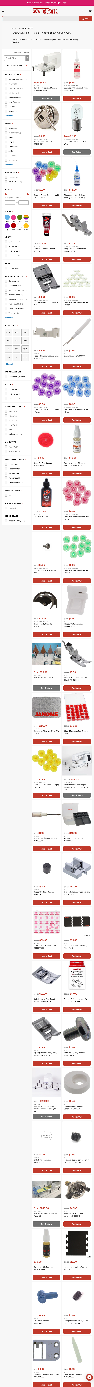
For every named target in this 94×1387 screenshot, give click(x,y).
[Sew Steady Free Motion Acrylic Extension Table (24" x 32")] (46, 1094)
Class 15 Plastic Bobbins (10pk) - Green (76, 571)
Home (13, 28)
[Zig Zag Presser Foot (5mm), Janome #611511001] (46, 1040)
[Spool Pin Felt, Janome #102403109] (46, 451)
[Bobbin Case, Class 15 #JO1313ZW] (46, 129)
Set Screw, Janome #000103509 (41, 1322)
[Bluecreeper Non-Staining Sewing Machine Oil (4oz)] (77, 183)
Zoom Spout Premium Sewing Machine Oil (76, 89)
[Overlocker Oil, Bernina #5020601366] (46, 1255)
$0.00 (11, 198)
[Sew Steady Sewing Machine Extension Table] (46, 75)
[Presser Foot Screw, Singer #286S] (46, 558)
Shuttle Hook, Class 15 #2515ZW (43, 625)
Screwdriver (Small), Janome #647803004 (45, 839)
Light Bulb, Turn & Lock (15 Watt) (75, 142)
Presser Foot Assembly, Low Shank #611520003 (75, 678)
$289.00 (18, 198)
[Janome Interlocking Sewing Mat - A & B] (77, 933)
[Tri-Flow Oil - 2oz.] (46, 504)
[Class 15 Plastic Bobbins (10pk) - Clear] (77, 290)
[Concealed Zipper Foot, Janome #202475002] (77, 879)
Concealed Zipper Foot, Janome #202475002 (77, 893)
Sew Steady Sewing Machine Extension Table (45, 89)
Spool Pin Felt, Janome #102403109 (43, 464)
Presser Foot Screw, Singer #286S (45, 571)
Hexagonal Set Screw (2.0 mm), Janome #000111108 (77, 1322)
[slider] (6, 194)
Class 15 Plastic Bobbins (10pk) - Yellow (46, 786)
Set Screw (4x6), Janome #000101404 (74, 1054)
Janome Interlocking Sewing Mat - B (75, 1268)
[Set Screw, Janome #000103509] (46, 1308)
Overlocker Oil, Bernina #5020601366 (43, 1268)
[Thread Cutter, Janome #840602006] (77, 611)
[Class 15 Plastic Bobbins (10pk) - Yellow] (46, 772)
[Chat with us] (83, 11)
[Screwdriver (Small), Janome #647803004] (46, 826)
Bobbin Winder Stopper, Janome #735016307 (73, 1107)
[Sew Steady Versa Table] (46, 665)
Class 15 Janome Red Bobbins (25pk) (76, 732)
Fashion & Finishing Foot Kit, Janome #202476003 (75, 1000)
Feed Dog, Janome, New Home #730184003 (46, 1375)
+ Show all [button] (9, 116)
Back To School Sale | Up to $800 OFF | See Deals (47, 3)
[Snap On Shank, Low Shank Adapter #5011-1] (77, 236)
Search (87, 19)
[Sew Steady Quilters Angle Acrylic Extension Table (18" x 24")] (77, 772)
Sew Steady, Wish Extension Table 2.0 (45, 1214)
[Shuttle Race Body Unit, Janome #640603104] (77, 1201)
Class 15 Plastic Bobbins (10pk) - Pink (76, 518)
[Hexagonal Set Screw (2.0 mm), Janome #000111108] (77, 1308)
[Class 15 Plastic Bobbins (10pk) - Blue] (77, 397)
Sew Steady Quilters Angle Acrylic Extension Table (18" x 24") (76, 787)
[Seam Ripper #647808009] (77, 343)
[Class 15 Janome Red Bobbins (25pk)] (77, 719)
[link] (15, 79)
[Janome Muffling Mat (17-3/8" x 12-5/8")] (46, 719)
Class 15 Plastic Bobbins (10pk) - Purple (46, 410)
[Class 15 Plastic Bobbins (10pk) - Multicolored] (46, 183)
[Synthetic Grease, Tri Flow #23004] (46, 236)
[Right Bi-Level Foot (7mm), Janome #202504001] (46, 987)
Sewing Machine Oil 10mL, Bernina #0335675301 (74, 464)
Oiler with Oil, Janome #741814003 (73, 1375)
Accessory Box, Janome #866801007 (73, 839)
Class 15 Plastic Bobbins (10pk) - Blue (76, 410)
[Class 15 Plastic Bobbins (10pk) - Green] (77, 558)
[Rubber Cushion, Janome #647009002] (46, 879)
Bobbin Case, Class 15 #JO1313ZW (43, 142)
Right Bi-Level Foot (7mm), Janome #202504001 (44, 1000)
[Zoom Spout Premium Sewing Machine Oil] (77, 75)
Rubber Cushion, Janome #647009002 (44, 893)
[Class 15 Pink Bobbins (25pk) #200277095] (46, 933)
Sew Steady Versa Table (43, 677)
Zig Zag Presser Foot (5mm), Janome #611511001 (45, 1054)
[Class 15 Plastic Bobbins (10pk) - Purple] (46, 397)
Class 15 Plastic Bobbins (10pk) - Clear (76, 303)
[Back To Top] (90, 1383)
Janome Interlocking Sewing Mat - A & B (75, 946)
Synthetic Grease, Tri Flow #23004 (44, 250)
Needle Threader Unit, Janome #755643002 (46, 357)
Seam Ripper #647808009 (74, 356)
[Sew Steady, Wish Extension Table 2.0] (46, 1201)
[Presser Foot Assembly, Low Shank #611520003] (77, 665)
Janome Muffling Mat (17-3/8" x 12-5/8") (46, 732)
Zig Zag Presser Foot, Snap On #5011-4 (46, 303)
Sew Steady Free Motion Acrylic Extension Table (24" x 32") (46, 1108)
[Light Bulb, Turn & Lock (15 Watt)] (77, 129)
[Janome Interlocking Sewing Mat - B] (77, 1255)
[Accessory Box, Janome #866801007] (77, 826)
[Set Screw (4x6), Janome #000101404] (77, 1040)
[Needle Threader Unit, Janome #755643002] (46, 343)
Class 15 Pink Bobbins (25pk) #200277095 (45, 946)
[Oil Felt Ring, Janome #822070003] (46, 1147)
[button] (3, 11)
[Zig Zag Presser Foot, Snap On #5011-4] (46, 290)
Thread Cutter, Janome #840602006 (73, 625)
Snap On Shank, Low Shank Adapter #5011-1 (75, 250)
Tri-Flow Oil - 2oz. (41, 517)
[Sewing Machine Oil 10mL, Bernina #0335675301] (77, 451)
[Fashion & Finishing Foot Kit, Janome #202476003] (77, 987)
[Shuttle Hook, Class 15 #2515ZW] (46, 611)
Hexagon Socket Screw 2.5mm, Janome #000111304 (76, 1161)
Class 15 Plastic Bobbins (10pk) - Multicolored (46, 196)
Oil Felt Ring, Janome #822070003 (42, 1161)
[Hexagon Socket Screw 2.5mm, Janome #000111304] (77, 1147)
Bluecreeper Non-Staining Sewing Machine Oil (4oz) (74, 196)
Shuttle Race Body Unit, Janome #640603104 (73, 1214)
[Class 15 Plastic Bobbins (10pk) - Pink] (77, 504)
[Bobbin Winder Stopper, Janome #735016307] (77, 1094)
